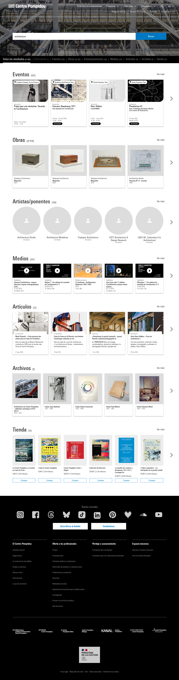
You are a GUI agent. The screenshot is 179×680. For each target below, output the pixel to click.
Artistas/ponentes (95, 59)
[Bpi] (23, 633)
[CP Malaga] (89, 633)
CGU (86, 671)
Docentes (55, 578)
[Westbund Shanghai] (139, 633)
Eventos (58, 59)
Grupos (54, 550)
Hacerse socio (17, 572)
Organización (17, 556)
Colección (129, 6)
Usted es (166, 11)
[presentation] (171, 99)
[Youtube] (158, 515)
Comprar (24, 480)
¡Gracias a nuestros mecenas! (142, 550)
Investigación (57, 595)
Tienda (154, 11)
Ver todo (161, 74)
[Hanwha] (159, 633)
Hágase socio (120, 11)
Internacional (17, 578)
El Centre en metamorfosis (90, 6)
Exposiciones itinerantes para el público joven (68, 589)
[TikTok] (82, 515)
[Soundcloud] (143, 515)
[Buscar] (162, 6)
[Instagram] (20, 515)
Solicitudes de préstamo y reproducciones (67, 567)
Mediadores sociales (59, 584)
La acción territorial (19, 584)
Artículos (132, 59)
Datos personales (96, 671)
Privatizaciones (57, 556)
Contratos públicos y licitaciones (63, 561)
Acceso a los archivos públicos (63, 600)
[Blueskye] (66, 515)
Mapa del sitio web (76, 671)
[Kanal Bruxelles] (114, 633)
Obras (74, 59)
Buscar (151, 36)
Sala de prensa (57, 606)
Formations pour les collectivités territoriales (108, 556)
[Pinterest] (112, 515)
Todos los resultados (16, 59)
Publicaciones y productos (61, 572)
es (170, 6)
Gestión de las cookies (111, 671)
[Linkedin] (97, 515)
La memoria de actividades (22, 561)
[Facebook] (35, 515)
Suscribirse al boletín (70, 526)
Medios (116, 59)
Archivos (147, 59)
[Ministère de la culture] (89, 655)
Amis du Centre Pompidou (141, 556)
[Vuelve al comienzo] (172, 673)
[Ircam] (48, 633)
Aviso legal (64, 671)
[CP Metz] (69, 633)
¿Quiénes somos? (19, 550)
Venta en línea (137, 11)
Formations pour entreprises (102, 550)
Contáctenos (109, 526)
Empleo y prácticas (19, 567)
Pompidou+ (147, 6)
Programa (111, 6)
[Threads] (51, 515)
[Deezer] (128, 515)
